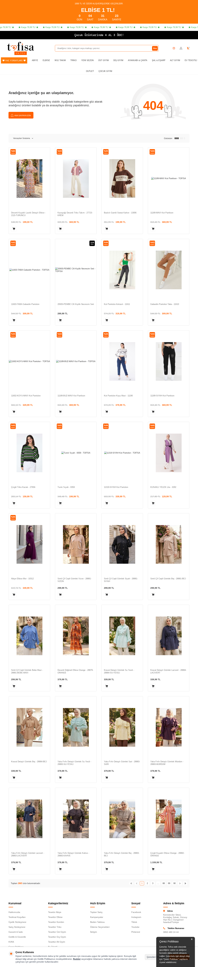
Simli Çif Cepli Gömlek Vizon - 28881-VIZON (74, 579)
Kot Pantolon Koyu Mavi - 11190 (118, 395)
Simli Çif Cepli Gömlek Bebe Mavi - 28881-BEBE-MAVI (27, 671)
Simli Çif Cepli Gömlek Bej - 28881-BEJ (168, 578)
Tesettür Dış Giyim (57, 937)
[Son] (185, 883)
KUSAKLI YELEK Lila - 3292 (163, 487)
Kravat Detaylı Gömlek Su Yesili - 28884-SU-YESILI (119, 671)
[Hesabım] (181, 48)
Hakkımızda (14, 912)
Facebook (136, 912)
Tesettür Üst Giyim (57, 932)
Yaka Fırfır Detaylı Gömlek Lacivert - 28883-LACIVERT (27, 854)
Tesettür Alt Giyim (56, 942)
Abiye (35, 60)
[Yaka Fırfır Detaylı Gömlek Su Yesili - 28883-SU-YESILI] (75, 727)
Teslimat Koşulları (17, 917)
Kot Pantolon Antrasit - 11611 (117, 304)
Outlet (90, 71)
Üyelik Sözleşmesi (17, 922)
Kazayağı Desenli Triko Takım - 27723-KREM (75, 214)
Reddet (77, 959)
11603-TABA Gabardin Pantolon (25, 304)
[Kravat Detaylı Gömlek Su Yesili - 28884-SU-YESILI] (122, 636)
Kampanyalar (96, 917)
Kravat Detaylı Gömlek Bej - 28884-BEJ (29, 761)
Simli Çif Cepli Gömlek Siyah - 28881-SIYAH (121, 579)
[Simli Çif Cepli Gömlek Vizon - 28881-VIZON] (75, 544)
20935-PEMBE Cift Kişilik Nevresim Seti (76, 304)
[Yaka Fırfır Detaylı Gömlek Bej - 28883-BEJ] (122, 819)
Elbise (46, 60)
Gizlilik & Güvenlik (17, 937)
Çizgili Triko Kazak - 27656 (23, 487)
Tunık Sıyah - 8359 (66, 487)
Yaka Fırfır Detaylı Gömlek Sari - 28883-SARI (122, 762)
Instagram (136, 917)
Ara (155, 48)
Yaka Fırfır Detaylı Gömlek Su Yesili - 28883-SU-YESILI (74, 762)
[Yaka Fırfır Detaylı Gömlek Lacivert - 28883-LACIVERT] (29, 819)
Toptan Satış (96, 912)
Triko (73, 60)
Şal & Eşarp (158, 60)
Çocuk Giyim (105, 71)
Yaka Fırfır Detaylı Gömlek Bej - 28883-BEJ (121, 854)
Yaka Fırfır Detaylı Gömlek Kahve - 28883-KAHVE (73, 854)
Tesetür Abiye (54, 912)
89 (169, 883)
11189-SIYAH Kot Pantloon (162, 395)
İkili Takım (60, 60)
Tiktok (134, 922)
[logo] (20, 46)
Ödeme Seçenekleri (100, 927)
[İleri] (180, 883)
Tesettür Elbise (55, 917)
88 (164, 883)
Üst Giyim (103, 60)
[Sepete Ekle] (14, 228)
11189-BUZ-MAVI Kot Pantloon (71, 395)
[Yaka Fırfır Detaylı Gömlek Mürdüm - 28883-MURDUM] (168, 727)
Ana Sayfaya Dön (22, 116)
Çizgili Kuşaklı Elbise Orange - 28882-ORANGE (167, 854)
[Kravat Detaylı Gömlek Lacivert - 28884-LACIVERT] (168, 636)
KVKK (11, 942)
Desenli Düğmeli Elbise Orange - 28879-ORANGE (75, 671)
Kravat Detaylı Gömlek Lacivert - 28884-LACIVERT (168, 671)
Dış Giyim (118, 60)
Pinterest (135, 932)
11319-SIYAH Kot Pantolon (116, 487)
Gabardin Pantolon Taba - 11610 (164, 304)
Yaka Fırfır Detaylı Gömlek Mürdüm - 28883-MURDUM (166, 762)
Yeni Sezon (87, 60)
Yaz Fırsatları (14, 60)
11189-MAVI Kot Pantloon (161, 213)
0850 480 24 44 (171, 932)
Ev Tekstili (191, 60)
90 (174, 883)
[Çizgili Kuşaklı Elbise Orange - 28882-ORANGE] (168, 819)
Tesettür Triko (54, 927)
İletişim (93, 932)
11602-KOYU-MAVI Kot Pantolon (26, 395)
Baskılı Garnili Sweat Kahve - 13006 (120, 213)
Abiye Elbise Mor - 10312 (22, 578)
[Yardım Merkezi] (174, 48)
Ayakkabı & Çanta (137, 60)
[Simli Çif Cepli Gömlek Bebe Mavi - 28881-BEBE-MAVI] (29, 636)
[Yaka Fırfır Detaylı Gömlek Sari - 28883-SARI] (122, 727)
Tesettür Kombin (56, 922)
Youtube (135, 927)
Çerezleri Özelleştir (156, 957)
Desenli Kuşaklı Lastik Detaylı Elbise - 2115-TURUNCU (28, 214)
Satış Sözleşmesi (17, 927)
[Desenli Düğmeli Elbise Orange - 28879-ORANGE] (75, 636)
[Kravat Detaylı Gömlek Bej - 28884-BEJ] (29, 727)
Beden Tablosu (97, 922)
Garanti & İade (16, 932)
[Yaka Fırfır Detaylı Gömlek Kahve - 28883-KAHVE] (75, 819)
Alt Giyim (175, 60)
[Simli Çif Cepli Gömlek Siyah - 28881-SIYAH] (122, 544)
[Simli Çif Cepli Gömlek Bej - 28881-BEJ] (168, 544)
